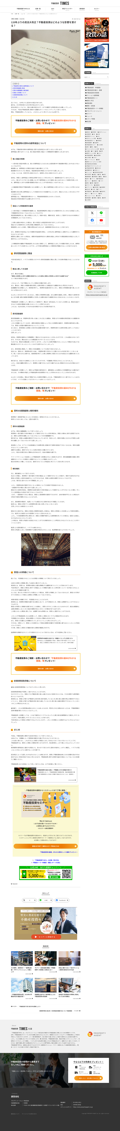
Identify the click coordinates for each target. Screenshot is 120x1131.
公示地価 (89, 157)
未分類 (89, 121)
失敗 (105, 197)
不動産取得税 (90, 155)
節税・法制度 (15, 18)
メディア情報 (91, 119)
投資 (102, 151)
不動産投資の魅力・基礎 (94, 90)
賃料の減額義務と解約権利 (21, 90)
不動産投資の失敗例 (93, 93)
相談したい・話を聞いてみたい (88, 1078)
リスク (101, 181)
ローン (88, 193)
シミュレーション (91, 195)
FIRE (103, 149)
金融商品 (97, 185)
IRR (94, 134)
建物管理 (89, 176)
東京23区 (98, 168)
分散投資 (89, 134)
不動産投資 (14, 884)
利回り (97, 183)
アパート (93, 178)
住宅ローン (96, 170)
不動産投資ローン (92, 98)
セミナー (89, 114)
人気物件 (89, 200)
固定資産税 (98, 155)
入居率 (99, 195)
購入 (92, 147)
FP (93, 151)
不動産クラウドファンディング (94, 166)
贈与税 (88, 132)
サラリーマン (90, 185)
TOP (12, 13)
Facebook (62, 900)
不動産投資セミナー (91, 144)
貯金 (101, 193)
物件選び (99, 140)
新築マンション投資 (91, 153)
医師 (97, 151)
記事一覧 (17, 13)
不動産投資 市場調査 (93, 87)
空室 (100, 174)
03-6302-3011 (77, 1102)
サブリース (89, 187)
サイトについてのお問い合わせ (29, 1114)
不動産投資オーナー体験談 (95, 108)
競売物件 (94, 132)
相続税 (100, 138)
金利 (88, 178)
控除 (88, 147)
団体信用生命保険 (98, 172)
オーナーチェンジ (91, 159)
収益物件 (96, 142)
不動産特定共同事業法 (92, 164)
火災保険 (101, 144)
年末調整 (96, 191)
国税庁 (94, 174)
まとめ (15, 97)
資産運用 (89, 103)
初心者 (88, 189)
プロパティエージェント (94, 111)
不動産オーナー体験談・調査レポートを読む (46, 862)
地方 (106, 176)
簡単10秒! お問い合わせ (46, 131)
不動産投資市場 (90, 168)
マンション (89, 172)
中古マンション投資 (91, 138)
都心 (101, 176)
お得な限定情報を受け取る (96, 247)
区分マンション (102, 132)
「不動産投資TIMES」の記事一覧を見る (46, 860)
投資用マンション (91, 136)
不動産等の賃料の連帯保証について (23, 86)
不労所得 (89, 174)
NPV (98, 136)
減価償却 (103, 187)
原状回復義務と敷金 (19, 88)
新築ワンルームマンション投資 (94, 161)
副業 (98, 159)
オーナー (100, 189)
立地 (99, 134)
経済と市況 (90, 101)
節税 (88, 183)
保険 (92, 183)
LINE (46, 900)
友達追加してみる (96, 273)
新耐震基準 (89, 142)
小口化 (93, 189)
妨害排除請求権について (20, 95)
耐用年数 (96, 187)
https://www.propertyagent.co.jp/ (97, 295)
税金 (100, 197)
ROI (97, 147)
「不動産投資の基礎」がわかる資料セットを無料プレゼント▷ (58, 852)
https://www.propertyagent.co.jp (83, 1107)
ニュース (23, 13)
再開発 (94, 197)
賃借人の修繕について (19, 92)
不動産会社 (89, 191)
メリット (89, 181)
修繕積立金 (89, 170)
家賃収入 (95, 181)
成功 (105, 174)
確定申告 (103, 191)
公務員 (88, 151)
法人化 (94, 157)
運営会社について (15, 1114)
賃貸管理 (95, 176)
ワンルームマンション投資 (93, 149)
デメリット (94, 193)
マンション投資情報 (93, 95)
